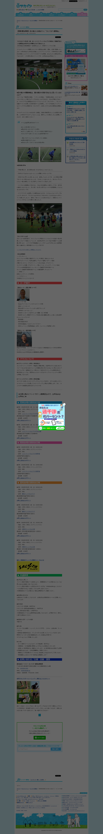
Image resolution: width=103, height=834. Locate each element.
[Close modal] (64, 404)
